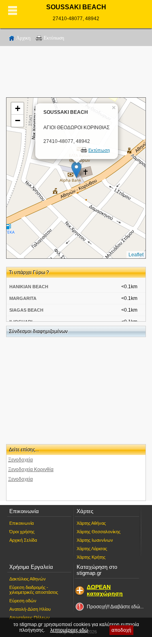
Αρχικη (23, 38)
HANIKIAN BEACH (28, 286)
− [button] (17, 120)
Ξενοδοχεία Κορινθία (31, 469)
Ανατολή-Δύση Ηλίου (30, 609)
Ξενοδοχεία (20, 460)
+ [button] (17, 108)
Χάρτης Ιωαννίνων (95, 540)
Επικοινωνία (21, 523)
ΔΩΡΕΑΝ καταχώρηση (105, 590)
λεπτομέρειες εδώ (69, 630)
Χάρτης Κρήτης (91, 557)
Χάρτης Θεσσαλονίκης (98, 531)
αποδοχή (121, 630)
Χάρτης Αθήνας (91, 523)
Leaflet (135, 255)
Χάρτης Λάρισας (92, 548)
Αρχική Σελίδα (23, 540)
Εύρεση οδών (22, 600)
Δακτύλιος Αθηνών (27, 578)
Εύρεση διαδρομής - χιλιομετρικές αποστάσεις (33, 590)
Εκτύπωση (54, 38)
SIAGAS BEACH (26, 310)
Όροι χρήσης (21, 531)
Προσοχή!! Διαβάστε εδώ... (115, 607)
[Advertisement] (76, 73)
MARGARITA (22, 298)
